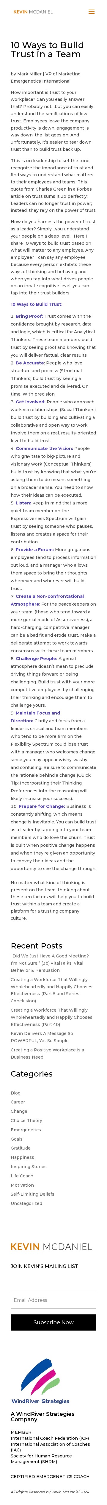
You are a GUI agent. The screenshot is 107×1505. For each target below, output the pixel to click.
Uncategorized (26, 1203)
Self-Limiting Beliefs (32, 1194)
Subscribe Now (54, 1322)
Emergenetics (26, 1129)
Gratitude (21, 1148)
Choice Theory (26, 1120)
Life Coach (22, 1176)
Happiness (22, 1157)
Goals (17, 1139)
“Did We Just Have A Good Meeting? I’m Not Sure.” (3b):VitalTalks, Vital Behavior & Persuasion (50, 963)
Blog (16, 1093)
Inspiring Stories (29, 1166)
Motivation (22, 1185)
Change (19, 1111)
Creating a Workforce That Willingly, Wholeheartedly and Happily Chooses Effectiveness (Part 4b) (51, 1017)
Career (18, 1102)
